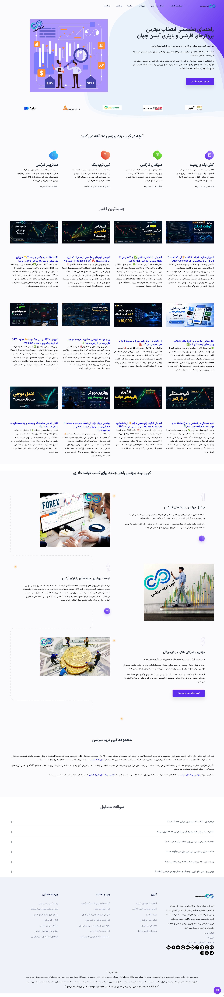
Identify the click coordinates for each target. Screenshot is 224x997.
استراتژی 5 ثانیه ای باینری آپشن (44, 937)
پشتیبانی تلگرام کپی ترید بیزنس (201, 942)
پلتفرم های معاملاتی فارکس (46, 931)
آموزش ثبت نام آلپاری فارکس (144, 909)
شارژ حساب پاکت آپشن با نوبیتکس (95, 937)
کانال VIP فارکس (97, 759)
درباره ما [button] (107, 6)
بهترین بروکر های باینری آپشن (102, 774)
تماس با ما (209, 933)
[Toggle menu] (217, 990)
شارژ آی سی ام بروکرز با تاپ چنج (96, 914)
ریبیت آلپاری (151, 914)
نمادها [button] (130, 6)
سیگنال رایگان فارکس (154, 186)
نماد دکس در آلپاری (148, 920)
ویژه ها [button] (119, 6)
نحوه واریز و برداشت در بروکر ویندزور (94, 925)
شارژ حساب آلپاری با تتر (100, 931)
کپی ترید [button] (141, 6)
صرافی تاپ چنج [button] (157, 6)
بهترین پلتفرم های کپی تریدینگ (98, 186)
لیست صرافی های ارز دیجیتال (189, 693)
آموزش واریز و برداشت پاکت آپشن (95, 903)
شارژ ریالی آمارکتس (102, 909)
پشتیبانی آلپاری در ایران (147, 931)
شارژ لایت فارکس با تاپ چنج (98, 920)
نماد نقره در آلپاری (149, 925)
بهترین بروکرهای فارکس (200, 81)
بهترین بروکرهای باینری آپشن (45, 914)
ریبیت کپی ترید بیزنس (205, 186)
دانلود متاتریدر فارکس (50, 186)
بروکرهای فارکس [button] (176, 6)
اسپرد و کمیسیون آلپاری (146, 903)
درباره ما (210, 937)
